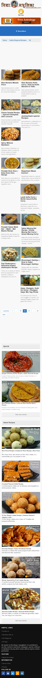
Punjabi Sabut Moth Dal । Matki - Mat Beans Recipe (9, 229)
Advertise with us (7, 635)
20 (30, 40)
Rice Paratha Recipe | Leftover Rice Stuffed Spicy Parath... (19, 404)
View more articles (21, 414)
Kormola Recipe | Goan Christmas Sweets (16, 549)
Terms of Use (6, 663)
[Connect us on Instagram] (22, 673)
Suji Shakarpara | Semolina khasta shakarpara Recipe (9, 265)
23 (37, 311)
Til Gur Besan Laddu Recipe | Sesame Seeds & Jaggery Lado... (18, 516)
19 (20, 311)
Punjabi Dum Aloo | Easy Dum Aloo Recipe (9, 173)
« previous (6, 311)
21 (29, 311)
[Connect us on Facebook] (3, 673)
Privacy (4, 667)
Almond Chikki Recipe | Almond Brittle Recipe (18, 611)
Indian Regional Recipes (17, 40)
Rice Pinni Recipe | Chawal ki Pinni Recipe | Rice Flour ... (21, 452)
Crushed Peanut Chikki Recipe (12, 484)
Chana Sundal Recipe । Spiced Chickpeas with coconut (10, 114)
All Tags (4, 642)
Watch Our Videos (8, 657)
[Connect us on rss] (17, 673)
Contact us (5, 631)
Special (6, 346)
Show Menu (22, 31)
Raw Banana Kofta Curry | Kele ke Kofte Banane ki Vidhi (30, 84)
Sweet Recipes (9, 422)
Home (5, 40)
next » (4, 314)
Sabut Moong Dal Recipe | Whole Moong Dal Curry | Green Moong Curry (29, 231)
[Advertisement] (21, 56)
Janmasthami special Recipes (30, 117)
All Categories (6, 638)
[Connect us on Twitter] (13, 673)
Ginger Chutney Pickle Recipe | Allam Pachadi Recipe (20, 373)
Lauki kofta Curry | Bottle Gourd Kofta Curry (29, 199)
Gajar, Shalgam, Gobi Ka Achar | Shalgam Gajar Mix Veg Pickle (30, 290)
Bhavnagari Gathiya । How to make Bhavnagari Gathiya (30, 262)
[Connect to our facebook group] (8, 673)
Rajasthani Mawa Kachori (28, 172)
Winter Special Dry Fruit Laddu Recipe (15, 580)
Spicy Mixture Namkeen (7, 144)
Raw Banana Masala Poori (10, 83)
